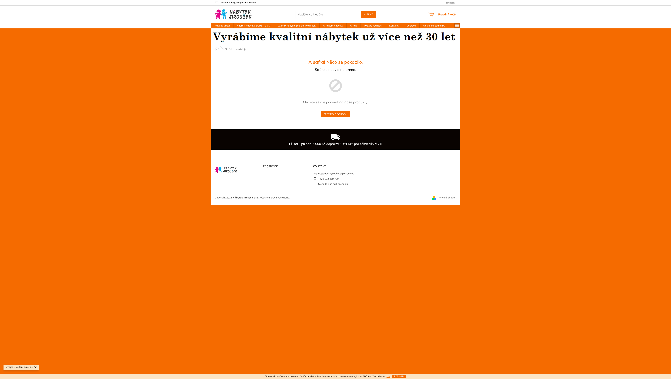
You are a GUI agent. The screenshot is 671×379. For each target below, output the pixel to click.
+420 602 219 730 (328, 178)
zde (388, 376)
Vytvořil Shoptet (447, 197)
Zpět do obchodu (335, 114)
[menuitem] (222, 25)
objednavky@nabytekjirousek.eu (336, 173)
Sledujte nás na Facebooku (333, 183)
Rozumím (399, 376)
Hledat (368, 14)
